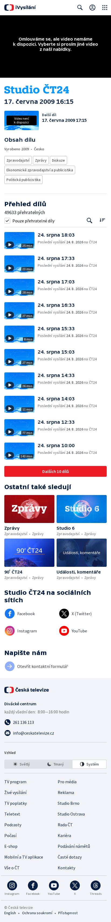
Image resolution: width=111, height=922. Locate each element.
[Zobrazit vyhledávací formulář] (80, 7)
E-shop (11, 846)
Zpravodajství (18, 160)
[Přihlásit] (92, 7)
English (10, 912)
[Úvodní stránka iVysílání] (20, 7)
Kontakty (66, 867)
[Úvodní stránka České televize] (27, 690)
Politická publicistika (23, 179)
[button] (21, 240)
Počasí (10, 835)
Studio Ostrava (71, 814)
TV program (15, 781)
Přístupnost (68, 912)
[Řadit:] (102, 220)
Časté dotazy (70, 857)
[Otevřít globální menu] (105, 7)
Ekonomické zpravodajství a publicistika (39, 170)
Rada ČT (65, 824)
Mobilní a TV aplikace (23, 857)
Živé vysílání (15, 792)
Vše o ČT (12, 867)
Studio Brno (68, 803)
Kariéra (64, 835)
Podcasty (12, 824)
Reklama (66, 792)
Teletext (12, 814)
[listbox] (55, 764)
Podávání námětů (74, 846)
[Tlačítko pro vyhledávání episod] (89, 221)
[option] (22, 764)
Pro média (67, 781)
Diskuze (58, 160)
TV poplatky (15, 803)
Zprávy (41, 160)
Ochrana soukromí (37, 912)
